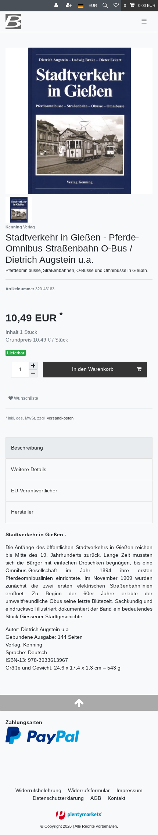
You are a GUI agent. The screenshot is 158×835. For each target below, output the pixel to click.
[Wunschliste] (116, 5)
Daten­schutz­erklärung (58, 798)
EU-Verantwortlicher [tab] (34, 490)
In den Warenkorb (93, 369)
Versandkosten (60, 418)
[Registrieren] (69, 5)
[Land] (80, 5)
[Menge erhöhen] (33, 366)
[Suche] (105, 5)
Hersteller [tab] (22, 512)
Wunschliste (25, 398)
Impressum (129, 790)
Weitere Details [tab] (28, 469)
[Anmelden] (57, 5)
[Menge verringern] (33, 373)
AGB (95, 798)
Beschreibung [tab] (27, 448)
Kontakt (116, 798)
